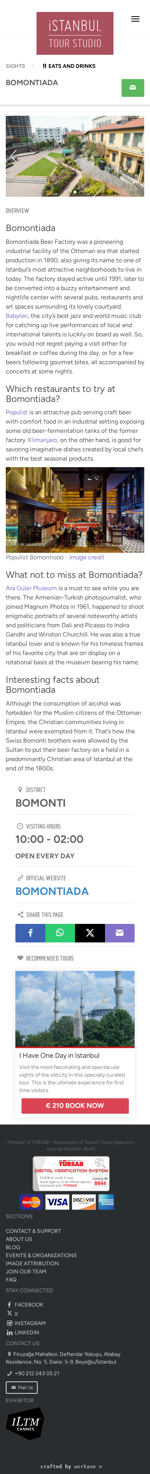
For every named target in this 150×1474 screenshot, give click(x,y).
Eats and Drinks (72, 66)
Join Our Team (26, 1271)
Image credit (86, 557)
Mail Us (25, 1387)
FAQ (11, 1279)
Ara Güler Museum (31, 588)
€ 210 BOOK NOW (75, 1105)
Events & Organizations (41, 1255)
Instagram (29, 1323)
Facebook (28, 1305)
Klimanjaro (42, 440)
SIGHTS (15, 66)
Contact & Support (33, 1231)
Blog (13, 1247)
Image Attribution (32, 1263)
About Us (19, 1239)
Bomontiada (52, 891)
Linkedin (26, 1332)
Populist (17, 412)
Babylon (17, 315)
